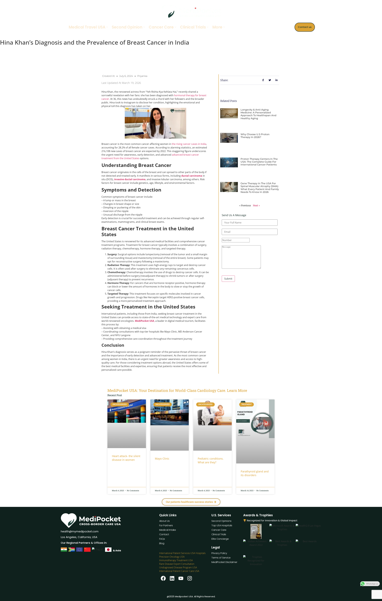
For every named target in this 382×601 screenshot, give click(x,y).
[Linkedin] (172, 578)
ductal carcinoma (191, 175)
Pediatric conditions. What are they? (211, 460)
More (217, 27)
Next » (256, 205)
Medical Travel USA (87, 27)
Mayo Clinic (162, 458)
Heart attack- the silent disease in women (126, 458)
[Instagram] (190, 578)
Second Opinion (127, 27)
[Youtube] (181, 578)
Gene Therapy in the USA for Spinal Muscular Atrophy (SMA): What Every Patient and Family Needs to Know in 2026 (260, 187)
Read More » (117, 467)
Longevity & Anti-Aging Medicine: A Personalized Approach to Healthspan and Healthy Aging (258, 114)
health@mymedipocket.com (79, 531)
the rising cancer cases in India (189, 144)
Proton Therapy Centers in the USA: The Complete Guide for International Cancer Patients (259, 162)
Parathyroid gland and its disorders (255, 473)
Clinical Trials (193, 27)
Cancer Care (161, 27)
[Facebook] (163, 578)
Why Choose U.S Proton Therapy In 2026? (255, 136)
